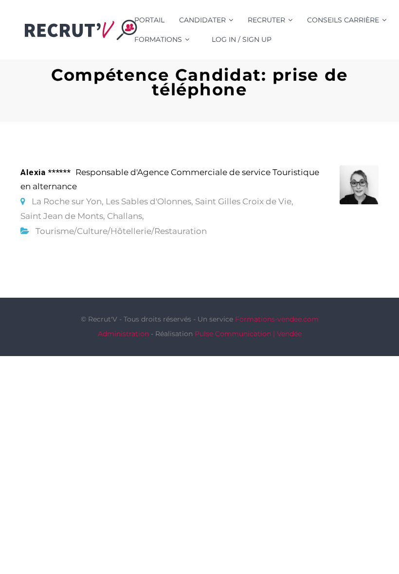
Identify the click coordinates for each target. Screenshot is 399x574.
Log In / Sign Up (242, 39)
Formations (158, 39)
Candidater (202, 20)
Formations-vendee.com (277, 319)
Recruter (266, 20)
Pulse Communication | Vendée (248, 334)
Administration (123, 334)
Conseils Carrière (343, 20)
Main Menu (371, 29)
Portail (149, 20)
